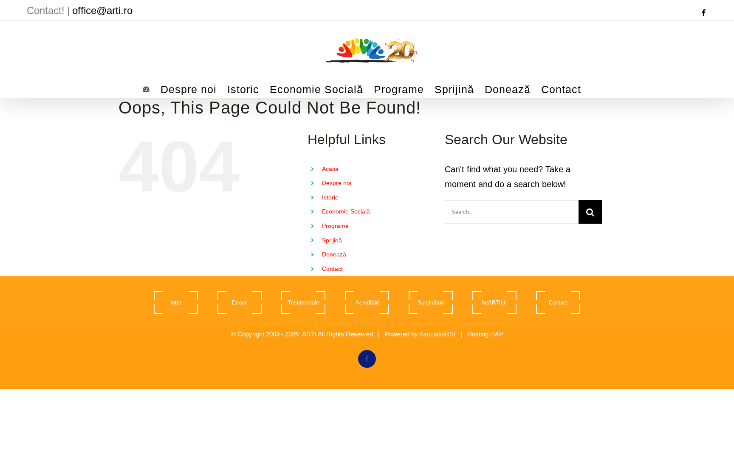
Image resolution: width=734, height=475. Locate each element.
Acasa (330, 168)
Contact (332, 268)
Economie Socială (346, 211)
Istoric (330, 197)
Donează (334, 254)
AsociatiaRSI (437, 334)
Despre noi (336, 182)
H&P (496, 334)
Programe (335, 225)
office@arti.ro (102, 10)
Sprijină (332, 240)
